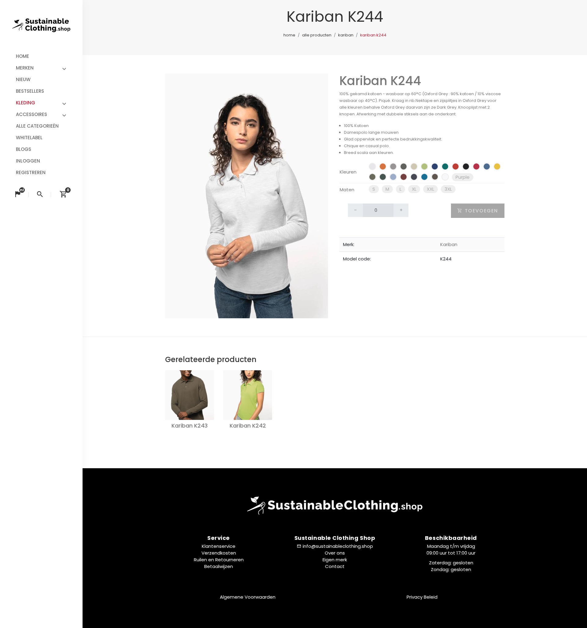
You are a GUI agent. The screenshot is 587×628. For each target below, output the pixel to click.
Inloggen (28, 161)
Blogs (23, 149)
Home (22, 56)
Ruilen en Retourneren (219, 559)
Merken (25, 68)
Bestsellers (30, 91)
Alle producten (316, 35)
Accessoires (31, 114)
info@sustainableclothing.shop (338, 546)
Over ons (335, 553)
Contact (335, 566)
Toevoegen (480, 210)
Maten (347, 189)
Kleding (25, 102)
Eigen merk (335, 559)
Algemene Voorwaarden (247, 597)
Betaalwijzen (218, 566)
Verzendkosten (218, 553)
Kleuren (348, 172)
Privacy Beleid (422, 597)
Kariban (345, 35)
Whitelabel (29, 137)
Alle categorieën (37, 126)
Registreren (31, 172)
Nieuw (23, 79)
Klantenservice (218, 546)
